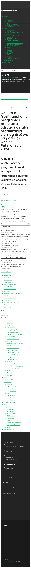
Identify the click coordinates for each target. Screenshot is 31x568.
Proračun (6, 300)
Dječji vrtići (9, 384)
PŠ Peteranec (13, 398)
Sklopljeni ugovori (14, 352)
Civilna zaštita (7, 277)
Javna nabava (8, 286)
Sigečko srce (10, 418)
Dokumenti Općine (9, 77)
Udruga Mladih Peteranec (14, 422)
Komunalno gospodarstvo (17, 334)
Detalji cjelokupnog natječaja (8, 200)
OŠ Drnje (12, 395)
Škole (8, 393)
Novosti (6, 377)
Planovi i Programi (14, 364)
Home (2, 77)
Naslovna (25, 99)
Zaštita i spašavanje (15, 359)
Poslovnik (6, 295)
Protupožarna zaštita (9, 402)
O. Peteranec (11, 107)
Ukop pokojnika (8, 307)
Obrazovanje (7, 382)
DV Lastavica (13, 386)
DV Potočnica (13, 388)
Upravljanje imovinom (16, 357)
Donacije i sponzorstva (16, 350)
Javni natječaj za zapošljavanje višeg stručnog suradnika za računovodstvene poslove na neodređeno (14, 251)
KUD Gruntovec (11, 416)
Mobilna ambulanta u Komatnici (9, 245)
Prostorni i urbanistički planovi (12, 302)
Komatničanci (10, 411)
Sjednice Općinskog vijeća (14, 368)
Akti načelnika (7, 275)
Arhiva (2, 313)
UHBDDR (9, 427)
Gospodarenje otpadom (10, 284)
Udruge (6, 407)
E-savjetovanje (8, 280)
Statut (5, 305)
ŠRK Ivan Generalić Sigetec (14, 420)
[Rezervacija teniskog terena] (2, 68)
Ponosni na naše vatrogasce (8, 230)
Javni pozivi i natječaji (17, 99)
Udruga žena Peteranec (13, 425)
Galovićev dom (11, 409)
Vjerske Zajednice (9, 429)
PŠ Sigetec (12, 400)
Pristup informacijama (10, 298)
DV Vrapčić (13, 391)
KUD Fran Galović (11, 413)
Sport (5, 404)
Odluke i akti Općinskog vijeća (12, 293)
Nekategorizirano (8, 375)
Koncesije (6, 291)
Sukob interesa (14, 354)
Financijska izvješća (9, 282)
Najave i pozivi (11, 379)
